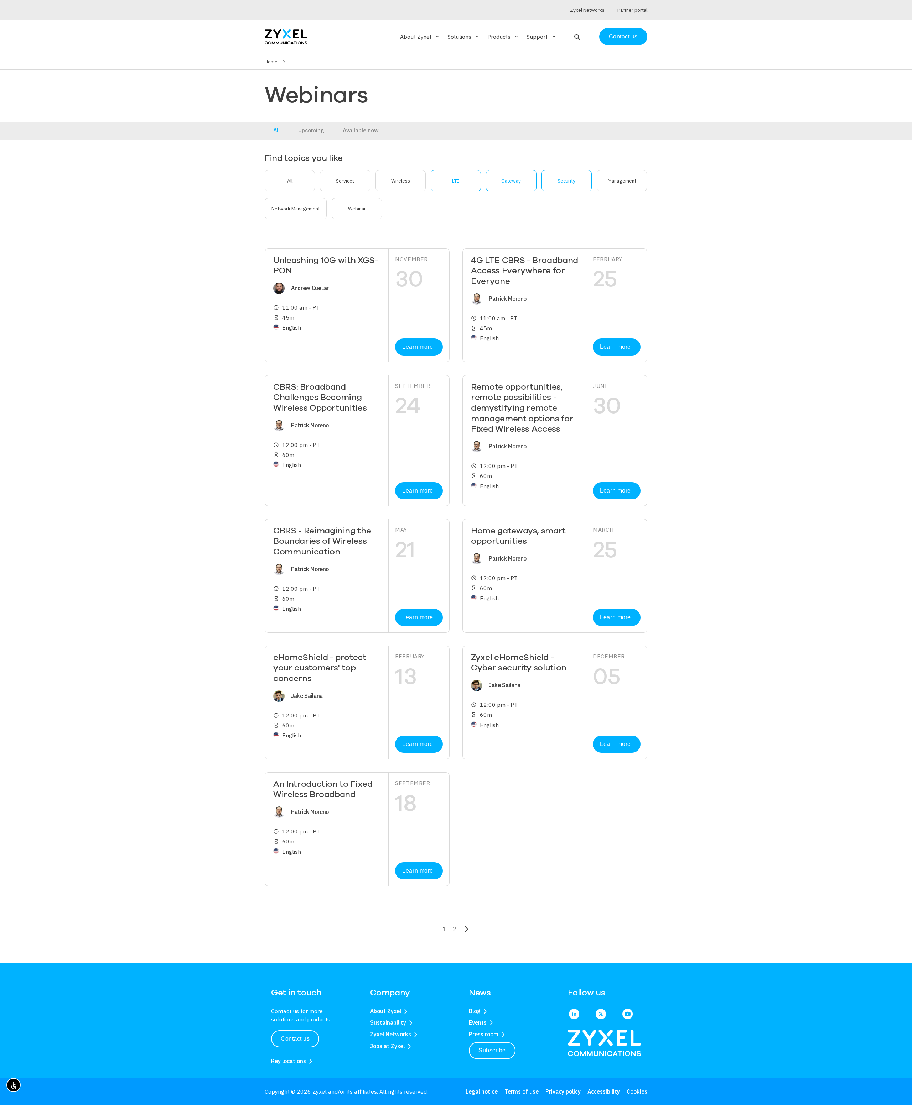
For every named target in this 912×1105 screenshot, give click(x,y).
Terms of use (521, 1091)
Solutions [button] (463, 36)
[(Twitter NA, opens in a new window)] (601, 1014)
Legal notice (482, 1091)
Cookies (637, 1091)
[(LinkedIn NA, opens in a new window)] (574, 1014)
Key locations (288, 1060)
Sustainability (388, 1022)
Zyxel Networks (390, 1034)
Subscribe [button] (492, 1050)
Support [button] (541, 36)
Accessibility (603, 1091)
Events (478, 1022)
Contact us (623, 36)
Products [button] (503, 36)
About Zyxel (385, 1011)
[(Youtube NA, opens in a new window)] (627, 1014)
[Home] (286, 36)
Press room (483, 1034)
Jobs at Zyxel (387, 1045)
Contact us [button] (295, 1039)
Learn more (417, 347)
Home (271, 61)
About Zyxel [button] (420, 36)
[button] (576, 36)
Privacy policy (563, 1091)
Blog (475, 1011)
